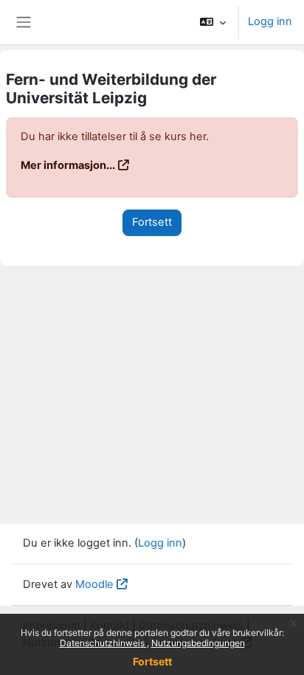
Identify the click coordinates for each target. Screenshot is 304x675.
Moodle (94, 584)
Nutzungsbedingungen (198, 642)
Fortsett (152, 661)
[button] (212, 22)
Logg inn (270, 21)
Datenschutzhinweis (103, 642)
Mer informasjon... (68, 165)
